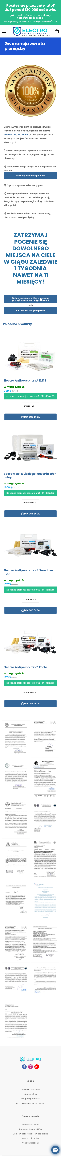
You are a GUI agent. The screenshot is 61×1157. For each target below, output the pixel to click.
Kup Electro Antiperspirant (30, 310)
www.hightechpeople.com (30, 175)
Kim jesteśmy (30, 1094)
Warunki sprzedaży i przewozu (30, 1103)
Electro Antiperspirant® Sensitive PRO (28, 572)
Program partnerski (30, 1098)
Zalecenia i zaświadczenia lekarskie (30, 1133)
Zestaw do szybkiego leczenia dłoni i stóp (30, 475)
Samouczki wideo (30, 1124)
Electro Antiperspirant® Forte (25, 667)
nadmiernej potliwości (16, 134)
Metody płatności (30, 1138)
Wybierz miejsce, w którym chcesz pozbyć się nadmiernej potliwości (30, 299)
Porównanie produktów (30, 1129)
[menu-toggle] (4, 31)
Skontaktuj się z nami (30, 1089)
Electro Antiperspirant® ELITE (25, 380)
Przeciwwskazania (31, 1142)
